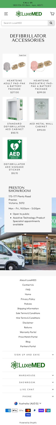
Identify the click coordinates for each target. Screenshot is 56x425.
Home (28, 294)
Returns (28, 327)
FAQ (28, 289)
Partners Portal (28, 346)
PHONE (27, 396)
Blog (28, 341)
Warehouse (27, 375)
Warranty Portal (28, 332)
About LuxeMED (28, 280)
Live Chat (27, 389)
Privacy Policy (28, 299)
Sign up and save (27, 355)
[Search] (51, 23)
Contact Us (28, 284)
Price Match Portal (28, 336)
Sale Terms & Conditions (28, 313)
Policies (28, 303)
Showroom (27, 382)
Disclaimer (28, 322)
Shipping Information (28, 308)
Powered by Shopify (28, 422)
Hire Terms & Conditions (28, 318)
